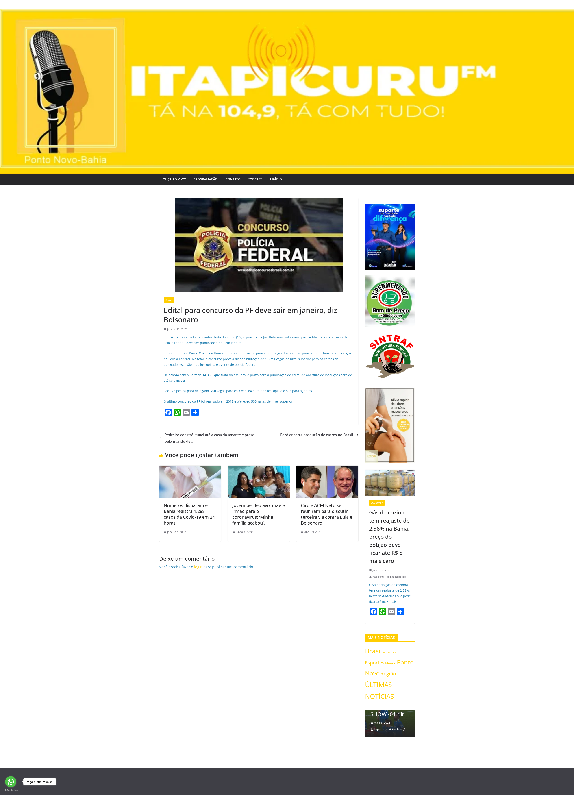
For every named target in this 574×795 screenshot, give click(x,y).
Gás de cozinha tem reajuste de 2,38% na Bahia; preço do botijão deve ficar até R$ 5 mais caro (389, 536)
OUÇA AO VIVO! (174, 179)
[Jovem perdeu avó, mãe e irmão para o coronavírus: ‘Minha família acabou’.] (259, 468)
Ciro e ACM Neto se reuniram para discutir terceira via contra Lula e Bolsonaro (326, 514)
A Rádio (275, 179)
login (198, 566)
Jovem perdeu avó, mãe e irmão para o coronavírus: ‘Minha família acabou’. (258, 514)
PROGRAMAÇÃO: (205, 179)
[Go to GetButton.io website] (11, 790)
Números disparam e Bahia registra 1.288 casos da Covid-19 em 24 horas (189, 514)
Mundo (390, 663)
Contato (233, 179)
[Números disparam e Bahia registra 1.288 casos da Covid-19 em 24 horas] (190, 468)
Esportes (374, 662)
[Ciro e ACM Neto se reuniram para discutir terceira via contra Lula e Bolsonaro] (327, 468)
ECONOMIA (377, 502)
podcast (255, 179)
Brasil (168, 299)
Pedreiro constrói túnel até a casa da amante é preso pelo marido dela (209, 438)
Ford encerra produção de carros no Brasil (316, 434)
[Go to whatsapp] (10, 781)
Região (388, 673)
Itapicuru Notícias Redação (389, 577)
